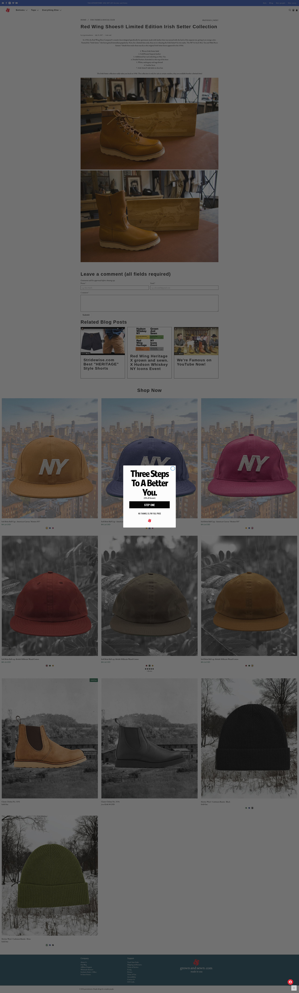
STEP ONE (149, 505)
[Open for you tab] (290, 982)
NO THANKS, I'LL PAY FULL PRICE (149, 513)
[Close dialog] (173, 468)
